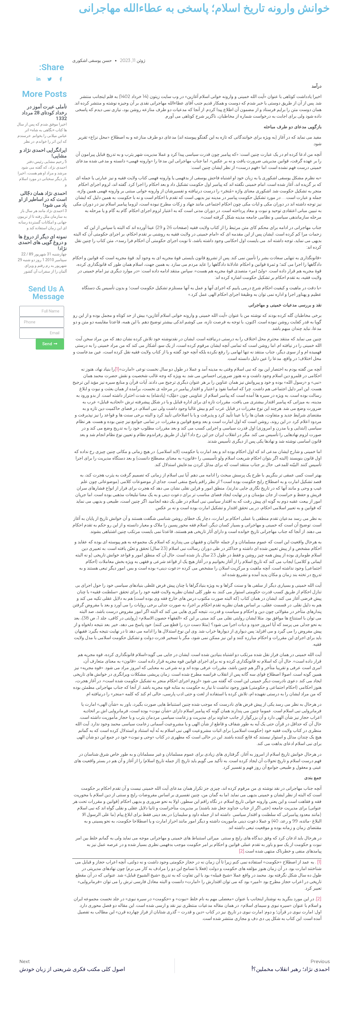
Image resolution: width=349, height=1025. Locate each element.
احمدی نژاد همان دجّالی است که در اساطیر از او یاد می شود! (43, 199)
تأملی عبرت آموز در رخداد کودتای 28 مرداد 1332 (44, 112)
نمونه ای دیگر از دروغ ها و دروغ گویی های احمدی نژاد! (42, 242)
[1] (117, 369)
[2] (241, 851)
